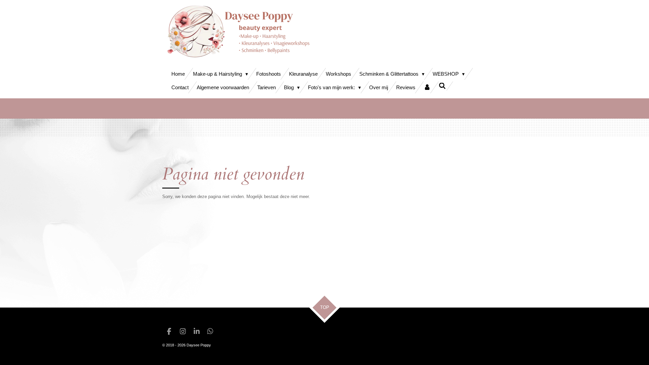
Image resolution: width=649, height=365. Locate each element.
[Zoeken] (442, 86)
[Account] (427, 87)
